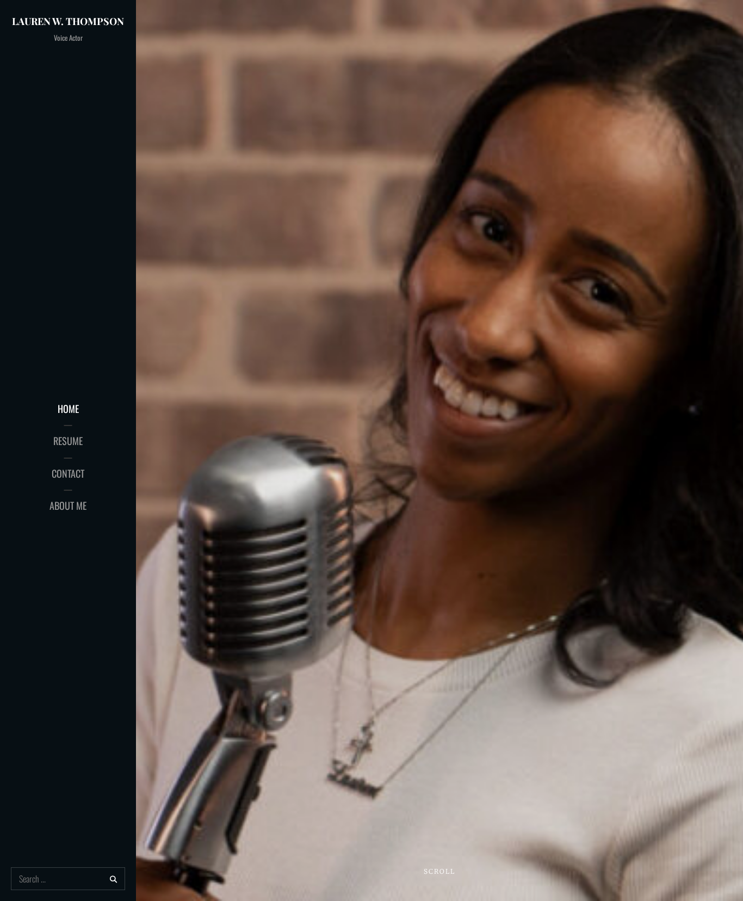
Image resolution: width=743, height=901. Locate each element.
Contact (68, 473)
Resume (68, 441)
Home (68, 409)
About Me (67, 505)
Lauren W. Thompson (68, 21)
